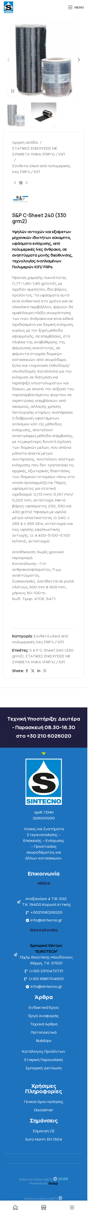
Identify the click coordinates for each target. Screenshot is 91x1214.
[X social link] (33, 671)
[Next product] (27, 183)
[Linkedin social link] (39, 671)
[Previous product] (15, 183)
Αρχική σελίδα (25, 142)
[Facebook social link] (27, 671)
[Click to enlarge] (12, 90)
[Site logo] (8, 7)
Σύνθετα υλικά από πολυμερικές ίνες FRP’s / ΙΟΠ (41, 169)
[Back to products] (21, 183)
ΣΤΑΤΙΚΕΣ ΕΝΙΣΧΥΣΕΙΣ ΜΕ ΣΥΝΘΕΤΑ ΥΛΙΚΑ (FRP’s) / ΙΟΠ (38, 151)
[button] (8, 60)
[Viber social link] (45, 671)
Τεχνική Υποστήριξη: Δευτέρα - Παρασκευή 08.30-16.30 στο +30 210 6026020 (43, 727)
